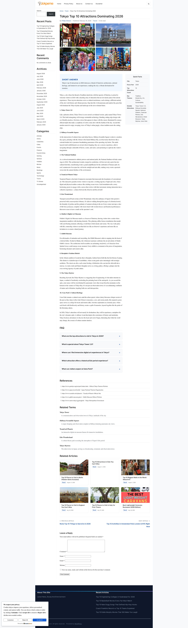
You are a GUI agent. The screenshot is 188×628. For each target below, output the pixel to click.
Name (62, 556)
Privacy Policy (68, 3)
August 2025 (41, 105)
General (39, 158)
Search (39, 10)
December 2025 (42, 93)
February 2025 (41, 122)
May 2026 (40, 82)
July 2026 (40, 76)
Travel (39, 178)
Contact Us (89, 3)
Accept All (39, 620)
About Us (79, 3)
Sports (39, 173)
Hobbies (39, 161)
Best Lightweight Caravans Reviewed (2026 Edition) (132, 506)
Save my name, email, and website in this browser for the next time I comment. (86, 570)
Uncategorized (41, 184)
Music (38, 167)
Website (62, 565)
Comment (63, 551)
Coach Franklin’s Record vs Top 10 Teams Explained (115, 608)
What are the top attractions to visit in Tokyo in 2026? (83, 336)
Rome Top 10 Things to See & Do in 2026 (75, 524)
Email (62, 561)
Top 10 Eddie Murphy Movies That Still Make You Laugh (116, 612)
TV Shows (40, 181)
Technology (40, 176)
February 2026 (41, 88)
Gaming (39, 156)
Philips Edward (66, 21)
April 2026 (40, 85)
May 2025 (40, 113)
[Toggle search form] (148, 4)
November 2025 (42, 96)
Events (39, 147)
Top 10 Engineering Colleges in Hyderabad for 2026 (115, 597)
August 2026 (41, 73)
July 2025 (40, 108)
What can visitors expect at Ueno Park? (77, 369)
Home (59, 3)
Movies (39, 164)
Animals (39, 136)
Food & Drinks (41, 153)
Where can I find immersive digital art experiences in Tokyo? (85, 352)
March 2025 (40, 119)
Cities (38, 144)
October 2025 (41, 99)
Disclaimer (99, 3)
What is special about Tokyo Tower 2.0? (77, 344)
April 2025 (40, 116)
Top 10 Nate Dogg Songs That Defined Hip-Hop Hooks (116, 605)
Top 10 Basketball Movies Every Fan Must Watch (114, 601)
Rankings (39, 170)
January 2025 (41, 125)
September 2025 (42, 102)
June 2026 (40, 79)
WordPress (78, 624)
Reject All (25, 620)
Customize (10, 620)
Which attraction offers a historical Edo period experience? (85, 361)
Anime (39, 139)
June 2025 (40, 110)
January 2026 (41, 90)
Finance (39, 150)
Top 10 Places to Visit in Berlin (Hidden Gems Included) (72, 478)
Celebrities (40, 141)
